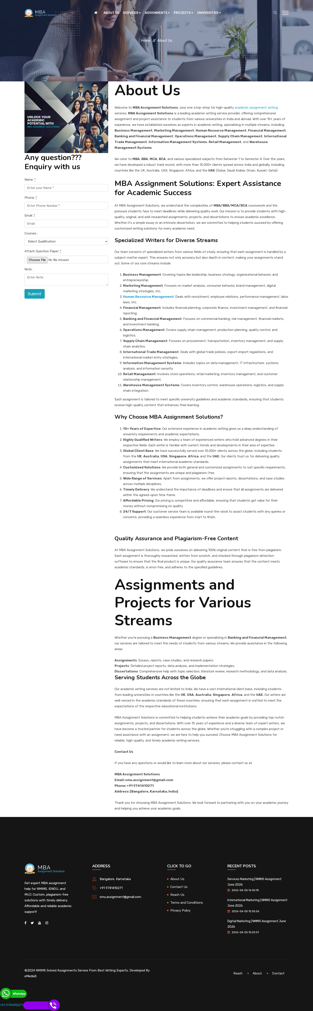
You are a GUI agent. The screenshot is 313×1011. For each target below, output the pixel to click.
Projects (182, 13)
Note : (28, 269)
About (257, 973)
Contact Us (179, 887)
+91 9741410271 (111, 888)
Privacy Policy (180, 910)
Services (130, 13)
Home (145, 40)
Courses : (31, 233)
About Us (111, 13)
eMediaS (30, 976)
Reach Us (177, 895)
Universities (207, 13)
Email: (29, 215)
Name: (30, 179)
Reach (238, 973)
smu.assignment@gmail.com (120, 897)
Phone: (30, 198)
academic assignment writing (256, 107)
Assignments (156, 13)
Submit (34, 293)
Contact (278, 973)
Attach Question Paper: (42, 251)
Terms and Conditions (186, 903)
